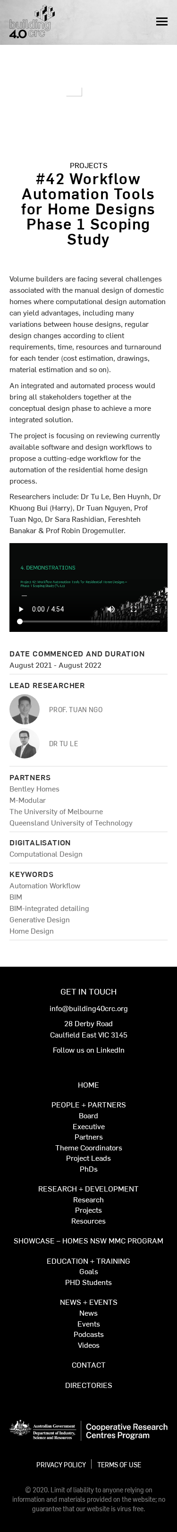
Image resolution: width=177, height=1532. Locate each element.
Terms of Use (119, 1464)
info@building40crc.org (89, 1008)
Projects (89, 165)
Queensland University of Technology (71, 822)
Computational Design (46, 853)
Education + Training (88, 1261)
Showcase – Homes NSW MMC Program (88, 1240)
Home (88, 1085)
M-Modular (27, 799)
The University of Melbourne (56, 811)
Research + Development (88, 1188)
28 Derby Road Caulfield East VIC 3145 (88, 1028)
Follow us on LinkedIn (89, 1049)
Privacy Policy (61, 1464)
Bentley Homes (34, 788)
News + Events (89, 1302)
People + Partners (88, 1104)
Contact (89, 1365)
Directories (88, 1385)
